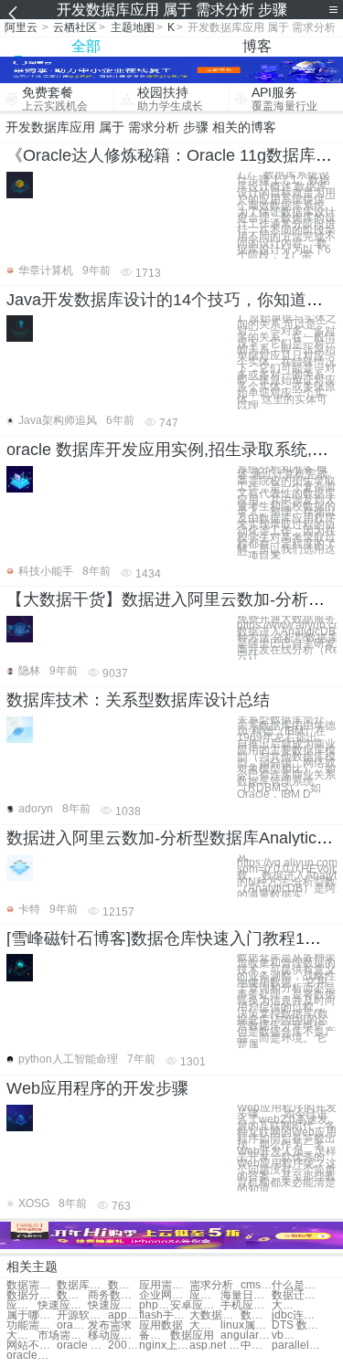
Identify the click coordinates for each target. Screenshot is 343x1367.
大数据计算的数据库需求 (214, 1315)
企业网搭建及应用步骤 (164, 1295)
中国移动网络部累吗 (256, 1346)
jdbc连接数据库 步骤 (297, 1315)
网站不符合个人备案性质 (31, 1346)
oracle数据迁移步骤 (72, 1325)
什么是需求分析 (297, 1285)
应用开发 (204, 1295)
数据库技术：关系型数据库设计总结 (138, 700)
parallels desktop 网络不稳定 (297, 1346)
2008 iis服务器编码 (123, 1346)
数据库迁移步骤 (256, 1315)
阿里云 (21, 27)
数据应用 (192, 1335)
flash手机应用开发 (164, 1315)
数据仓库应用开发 (72, 1295)
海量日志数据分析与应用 (245, 1295)
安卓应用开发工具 (195, 1305)
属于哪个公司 (31, 1315)
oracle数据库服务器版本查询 (31, 1356)
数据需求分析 (31, 1285)
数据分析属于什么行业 (123, 1285)
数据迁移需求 (297, 1295)
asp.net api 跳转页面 (214, 1346)
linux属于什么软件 (245, 1325)
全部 (86, 46)
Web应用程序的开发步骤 (97, 1088)
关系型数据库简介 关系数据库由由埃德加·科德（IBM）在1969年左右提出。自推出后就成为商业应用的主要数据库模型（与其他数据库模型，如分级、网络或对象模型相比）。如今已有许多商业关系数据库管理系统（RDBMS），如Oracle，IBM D (286, 757)
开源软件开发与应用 (82, 1315)
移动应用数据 (113, 1335)
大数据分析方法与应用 (22, 1335)
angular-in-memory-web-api (245, 1335)
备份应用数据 (154, 1335)
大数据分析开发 (204, 1325)
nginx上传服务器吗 (164, 1346)
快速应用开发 (63, 1305)
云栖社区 (75, 27)
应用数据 (161, 1325)
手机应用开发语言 (245, 1305)
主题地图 (133, 27)
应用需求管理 (164, 1285)
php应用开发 (154, 1305)
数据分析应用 (31, 1295)
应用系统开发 (22, 1305)
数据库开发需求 (82, 1285)
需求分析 (211, 1285)
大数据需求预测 (287, 1305)
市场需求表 (63, 1335)
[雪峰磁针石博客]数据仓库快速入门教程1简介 (172, 938)
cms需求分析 (256, 1285)
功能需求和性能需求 (31, 1325)
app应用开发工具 (123, 1315)
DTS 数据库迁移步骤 (297, 1325)
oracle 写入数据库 (82, 1346)
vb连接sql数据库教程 (287, 1335)
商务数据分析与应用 (113, 1295)
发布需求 (110, 1325)
